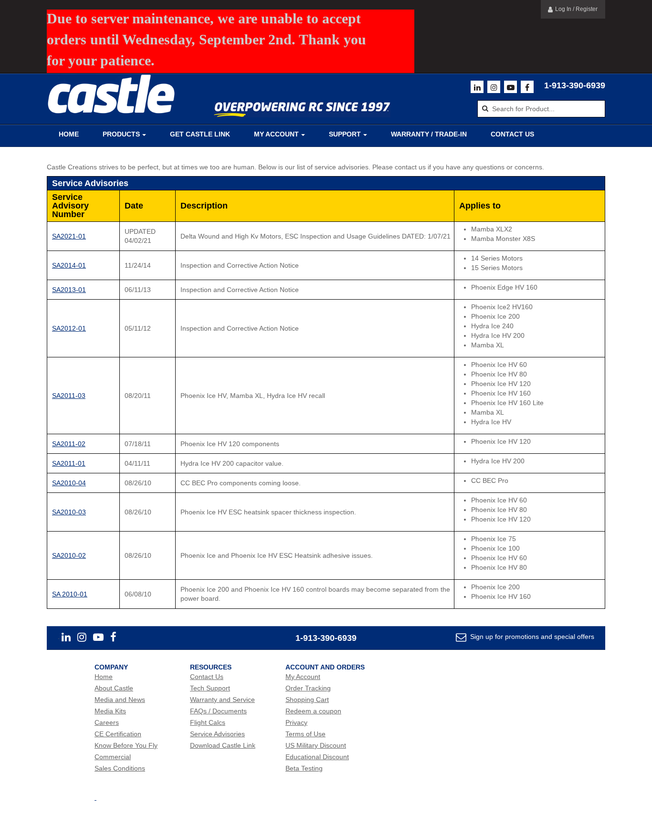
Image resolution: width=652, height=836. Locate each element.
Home (69, 134)
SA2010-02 (69, 555)
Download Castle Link (222, 745)
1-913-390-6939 (574, 85)
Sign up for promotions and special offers (531, 636)
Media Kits (110, 711)
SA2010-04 (69, 483)
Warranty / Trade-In (429, 134)
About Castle (114, 688)
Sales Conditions (120, 768)
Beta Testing (304, 768)
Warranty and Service (222, 699)
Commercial (113, 757)
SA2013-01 (69, 289)
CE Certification (118, 734)
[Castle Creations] (111, 94)
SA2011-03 (68, 395)
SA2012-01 (69, 328)
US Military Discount (315, 745)
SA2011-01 (68, 463)
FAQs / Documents (218, 711)
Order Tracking (308, 688)
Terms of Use (305, 734)
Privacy (296, 722)
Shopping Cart (307, 699)
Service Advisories (217, 734)
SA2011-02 (68, 444)
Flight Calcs (207, 722)
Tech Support (210, 688)
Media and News (120, 699)
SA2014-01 (69, 265)
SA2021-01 (69, 236)
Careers (107, 722)
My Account (276, 134)
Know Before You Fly (126, 745)
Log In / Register (576, 9)
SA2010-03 (69, 512)
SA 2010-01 (69, 594)
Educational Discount (317, 757)
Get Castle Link (200, 134)
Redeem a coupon (313, 711)
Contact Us (512, 134)
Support (345, 134)
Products (121, 134)
